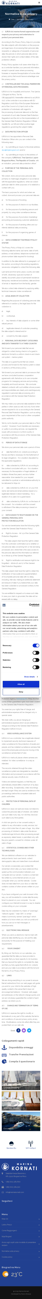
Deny (21, 692)
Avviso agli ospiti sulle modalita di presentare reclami (19, 1243)
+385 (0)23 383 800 (13, 1182)
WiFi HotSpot (31, 1148)
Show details (29, 677)
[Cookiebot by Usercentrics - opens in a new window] (29, 605)
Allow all (21, 684)
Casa (12, 19)
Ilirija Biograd (6, 1236)
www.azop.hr (21, 699)
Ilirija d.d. (5, 1219)
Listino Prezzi (7, 1225)
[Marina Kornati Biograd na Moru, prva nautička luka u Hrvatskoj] (10, 3)
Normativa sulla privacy (10, 1251)
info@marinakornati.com (15, 1192)
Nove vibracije (26, 1294)
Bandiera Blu (11, 1148)
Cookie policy (7, 1257)
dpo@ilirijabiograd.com (10, 150)
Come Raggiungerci (9, 1230)
